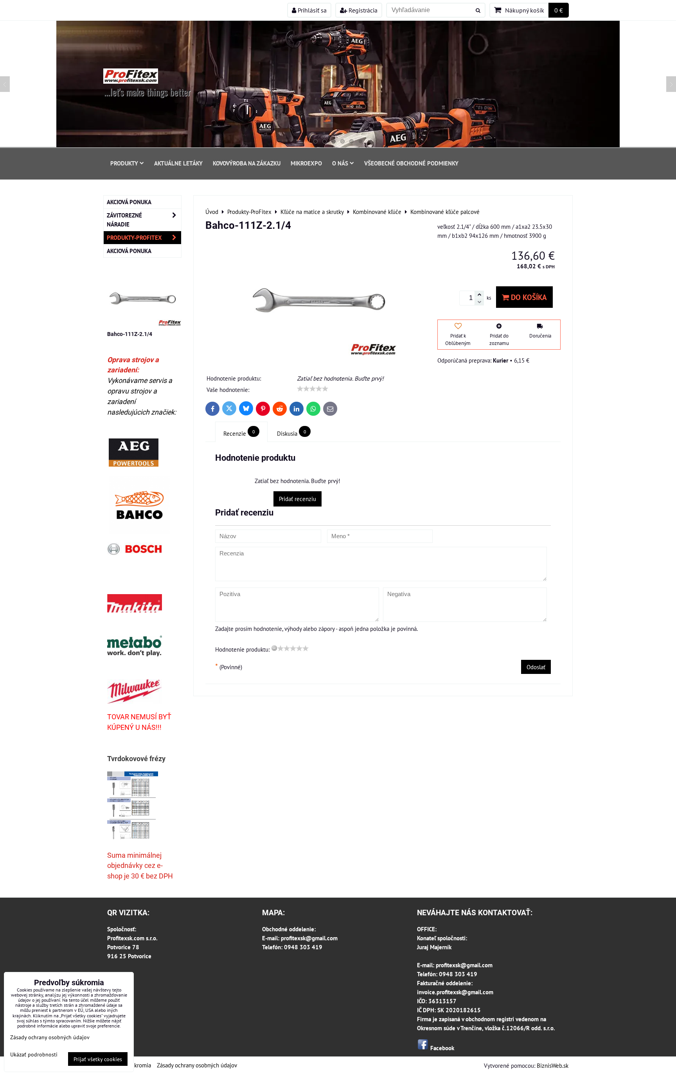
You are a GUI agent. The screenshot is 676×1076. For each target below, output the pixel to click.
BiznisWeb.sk (552, 1065)
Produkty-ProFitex (134, 237)
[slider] (312, 389)
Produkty (124, 163)
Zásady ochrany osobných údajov (197, 1065)
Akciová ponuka (129, 202)
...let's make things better (147, 91)
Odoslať (536, 667)
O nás (340, 163)
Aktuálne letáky (178, 163)
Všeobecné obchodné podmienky (411, 163)
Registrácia (362, 10)
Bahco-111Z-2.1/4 (129, 334)
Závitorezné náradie (124, 219)
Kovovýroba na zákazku (246, 163)
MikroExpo (306, 163)
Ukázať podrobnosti (34, 1054)
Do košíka (528, 297)
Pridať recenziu (297, 499)
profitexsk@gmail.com (309, 938)
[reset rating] (274, 648)
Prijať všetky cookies (98, 1059)
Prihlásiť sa (311, 10)
